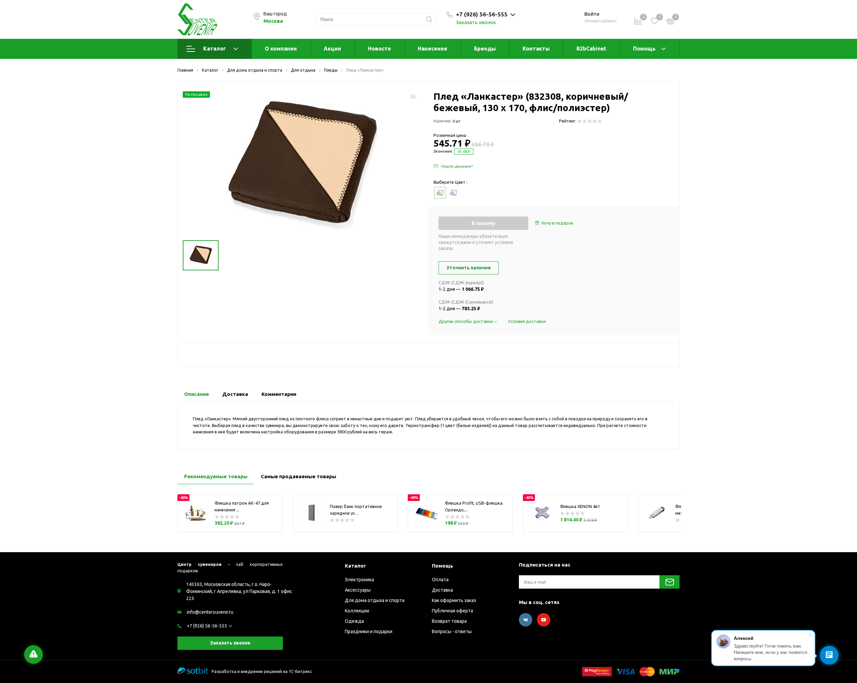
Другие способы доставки (466, 321)
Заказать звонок (476, 22)
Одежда (354, 621)
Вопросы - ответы (452, 631)
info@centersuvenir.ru (210, 612)
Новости (379, 49)
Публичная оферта (452, 610)
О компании (281, 49)
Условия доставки (527, 321)
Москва (273, 21)
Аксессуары (358, 590)
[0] (671, 22)
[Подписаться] (669, 582)
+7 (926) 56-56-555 (207, 625)
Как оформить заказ (454, 600)
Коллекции (357, 610)
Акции (332, 49)
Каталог (214, 49)
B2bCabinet (591, 49)
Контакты (536, 49)
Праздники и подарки (368, 631)
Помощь (644, 49)
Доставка (442, 590)
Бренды (485, 49)
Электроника (359, 579)
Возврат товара (449, 621)
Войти (591, 14)
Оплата (440, 579)
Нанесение (432, 49)
